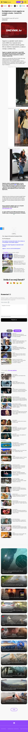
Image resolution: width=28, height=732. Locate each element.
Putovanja (23, 5)
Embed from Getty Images (14, 66)
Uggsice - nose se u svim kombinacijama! (11, 248)
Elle (15, 184)
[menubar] (25, 2)
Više (14, 709)
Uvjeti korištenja (24, 728)
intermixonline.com (7, 208)
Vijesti (12, 5)
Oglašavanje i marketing (13, 728)
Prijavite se (14, 319)
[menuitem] (25, 2)
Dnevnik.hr (5, 5)
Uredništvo (3, 728)
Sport (17, 5)
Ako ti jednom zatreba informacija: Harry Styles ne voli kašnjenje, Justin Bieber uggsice (13, 241)
